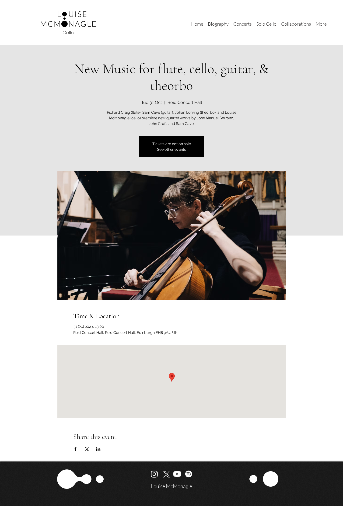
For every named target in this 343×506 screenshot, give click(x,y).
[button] (296, 23)
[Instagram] (154, 474)
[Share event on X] (87, 449)
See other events (171, 149)
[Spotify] (188, 474)
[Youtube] (177, 474)
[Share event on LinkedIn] (98, 449)
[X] (165, 474)
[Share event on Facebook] (75, 449)
